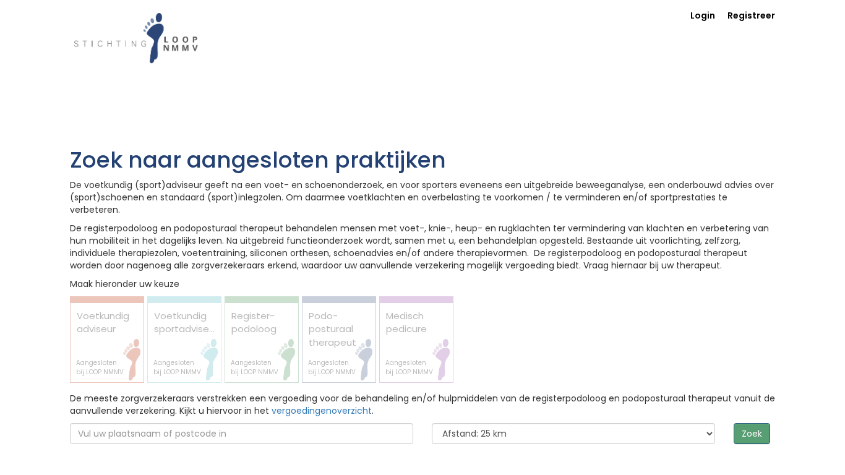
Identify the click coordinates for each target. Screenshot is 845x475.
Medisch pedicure (409, 343)
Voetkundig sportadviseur (185, 343)
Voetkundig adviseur (102, 343)
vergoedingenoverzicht (322, 410)
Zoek (752, 433)
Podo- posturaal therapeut (332, 343)
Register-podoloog (254, 343)
